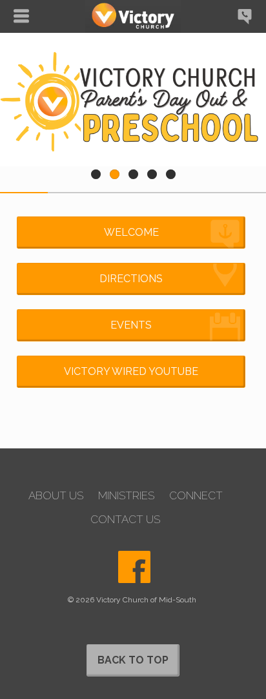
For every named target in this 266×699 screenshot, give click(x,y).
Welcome (131, 232)
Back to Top (133, 660)
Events (131, 325)
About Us (55, 495)
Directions (131, 279)
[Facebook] (134, 567)
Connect (196, 495)
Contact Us (125, 519)
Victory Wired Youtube (131, 371)
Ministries (126, 495)
